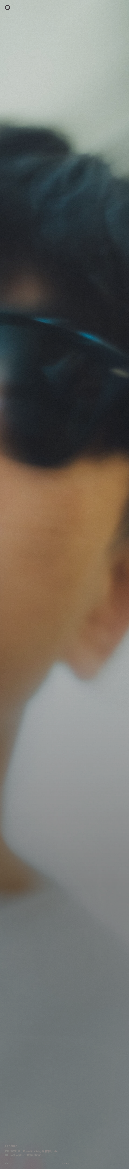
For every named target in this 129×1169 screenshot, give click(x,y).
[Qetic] (7, 7)
